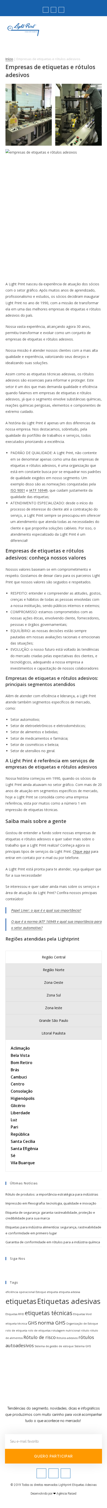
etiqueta (52, 1292)
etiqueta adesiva (69, 1292)
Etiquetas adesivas (69, 1301)
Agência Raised (66, 1493)
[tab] (53, 957)
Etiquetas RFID (14, 1314)
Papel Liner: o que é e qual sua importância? (46, 910)
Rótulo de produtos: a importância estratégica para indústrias (51, 1194)
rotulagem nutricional (65, 1330)
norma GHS (51, 1322)
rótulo (85, 1330)
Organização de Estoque (82, 1323)
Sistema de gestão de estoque (54, 1346)
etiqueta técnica (16, 1323)
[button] (97, 26)
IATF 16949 (38, 490)
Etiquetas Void (82, 1314)
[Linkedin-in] (61, 9)
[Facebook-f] (53, 9)
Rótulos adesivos (67, 1338)
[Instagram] (45, 9)
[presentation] (53, 957)
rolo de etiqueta (16, 1330)
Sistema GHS (82, 1346)
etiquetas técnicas (48, 1313)
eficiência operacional (20, 1292)
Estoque (41, 1292)
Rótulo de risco (39, 1337)
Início (9, 59)
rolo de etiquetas (39, 1330)
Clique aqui (81, 851)
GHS (32, 1323)
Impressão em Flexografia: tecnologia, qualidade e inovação (50, 1203)
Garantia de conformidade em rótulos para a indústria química (52, 1242)
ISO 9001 (17, 490)
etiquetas (20, 1301)
